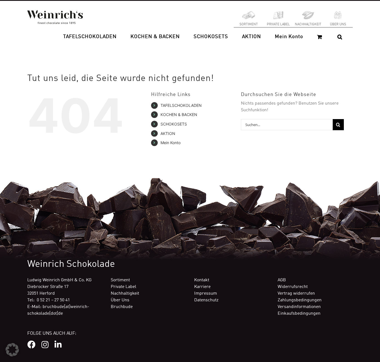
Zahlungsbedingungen (300, 300)
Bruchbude (122, 307)
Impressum (205, 293)
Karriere (202, 287)
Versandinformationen (299, 307)
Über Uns (120, 300)
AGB (282, 280)
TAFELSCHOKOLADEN (181, 105)
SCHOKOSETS (174, 124)
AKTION (168, 133)
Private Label (123, 287)
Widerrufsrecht (293, 287)
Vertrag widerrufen (296, 293)
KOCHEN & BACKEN (179, 114)
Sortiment (120, 280)
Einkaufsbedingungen (299, 313)
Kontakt (201, 280)
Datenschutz (206, 300)
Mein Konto (171, 142)
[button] (340, 36)
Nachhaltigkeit (125, 293)
